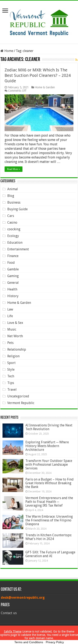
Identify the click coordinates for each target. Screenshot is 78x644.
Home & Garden (45, 87)
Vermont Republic (20, 403)
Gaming (13, 276)
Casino (12, 222)
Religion (13, 356)
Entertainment (18, 249)
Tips (10, 383)
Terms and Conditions (28, 642)
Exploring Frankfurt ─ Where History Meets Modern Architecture (47, 446)
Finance (13, 256)
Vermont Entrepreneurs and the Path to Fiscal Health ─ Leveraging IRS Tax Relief (49, 501)
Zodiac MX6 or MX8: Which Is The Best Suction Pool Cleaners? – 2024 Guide (38, 75)
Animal (12, 189)
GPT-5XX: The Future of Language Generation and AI (50, 554)
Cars (10, 216)
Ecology (13, 236)
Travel (12, 390)
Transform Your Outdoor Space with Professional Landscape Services (48, 464)
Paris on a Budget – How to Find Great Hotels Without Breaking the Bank (49, 483)
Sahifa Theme (12, 631)
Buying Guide (17, 209)
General (13, 283)
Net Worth (15, 336)
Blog (10, 196)
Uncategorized (18, 396)
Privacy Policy (55, 642)
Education (14, 243)
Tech (10, 376)
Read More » (13, 169)
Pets (10, 343)
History (13, 296)
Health (12, 289)
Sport (11, 363)
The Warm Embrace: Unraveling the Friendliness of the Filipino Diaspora (49, 520)
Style (11, 369)
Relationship (16, 349)
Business (13, 202)
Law (10, 309)
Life (10, 316)
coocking (13, 229)
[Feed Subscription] (76, 59)
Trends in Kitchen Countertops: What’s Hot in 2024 (48, 537)
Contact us (9, 613)
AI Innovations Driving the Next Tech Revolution (48, 427)
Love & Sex (15, 323)
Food (11, 263)
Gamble (13, 269)
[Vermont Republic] (39, 21)
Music (11, 329)
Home (8, 51)
